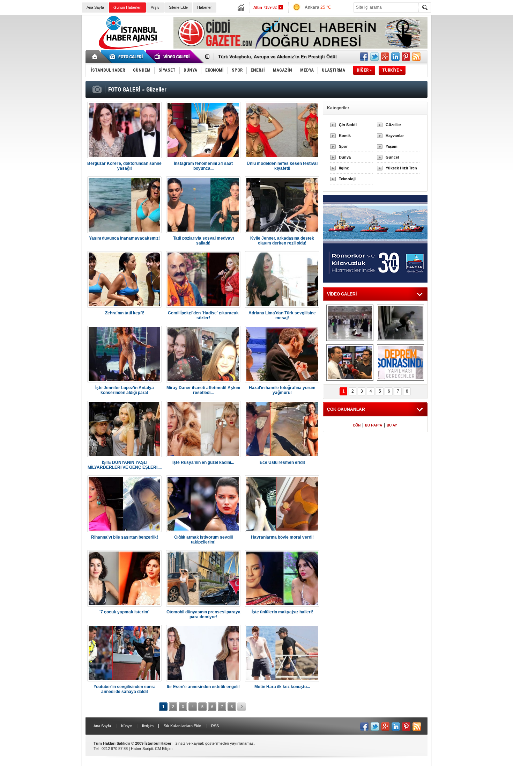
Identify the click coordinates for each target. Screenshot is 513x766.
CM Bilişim (163, 748)
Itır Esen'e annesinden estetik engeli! (203, 686)
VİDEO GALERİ (342, 294)
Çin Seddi (348, 125)
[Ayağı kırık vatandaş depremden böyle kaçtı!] (400, 323)
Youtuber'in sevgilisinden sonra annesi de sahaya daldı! (125, 689)
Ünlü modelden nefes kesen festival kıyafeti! (282, 166)
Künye (126, 726)
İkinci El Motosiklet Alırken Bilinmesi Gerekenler (270, 56)
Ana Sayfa (95, 7)
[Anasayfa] (95, 56)
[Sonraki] (241, 706)
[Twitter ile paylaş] (374, 56)
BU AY (392, 425)
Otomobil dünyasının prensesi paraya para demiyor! (203, 614)
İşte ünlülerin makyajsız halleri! (282, 612)
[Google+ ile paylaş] (385, 56)
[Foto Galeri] (127, 56)
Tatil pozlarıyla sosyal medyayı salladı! (203, 241)
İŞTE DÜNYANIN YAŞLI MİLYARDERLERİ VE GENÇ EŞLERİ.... (125, 465)
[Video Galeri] (172, 56)
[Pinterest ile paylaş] (406, 56)
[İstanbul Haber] (129, 48)
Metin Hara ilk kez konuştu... (282, 686)
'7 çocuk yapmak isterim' (124, 612)
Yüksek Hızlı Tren (401, 168)
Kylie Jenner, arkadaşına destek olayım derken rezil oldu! (282, 241)
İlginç (344, 168)
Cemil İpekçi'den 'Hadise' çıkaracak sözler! (203, 315)
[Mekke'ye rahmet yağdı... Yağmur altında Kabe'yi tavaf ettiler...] (349, 323)
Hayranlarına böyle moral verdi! (282, 537)
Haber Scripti (142, 748)
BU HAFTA (373, 425)
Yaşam (391, 146)
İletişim (148, 726)
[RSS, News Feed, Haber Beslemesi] (416, 56)
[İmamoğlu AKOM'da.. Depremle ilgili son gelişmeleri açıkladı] (349, 362)
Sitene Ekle (178, 7)
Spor (343, 146)
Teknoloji (347, 179)
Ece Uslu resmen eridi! (282, 462)
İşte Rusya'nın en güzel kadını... (203, 462)
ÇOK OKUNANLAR (346, 409)
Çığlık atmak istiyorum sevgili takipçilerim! (203, 540)
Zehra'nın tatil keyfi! (124, 313)
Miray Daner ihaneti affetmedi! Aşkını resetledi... (203, 390)
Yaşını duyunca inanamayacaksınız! (124, 238)
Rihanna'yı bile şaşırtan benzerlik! (124, 537)
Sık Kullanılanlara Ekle (182, 726)
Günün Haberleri (127, 7)
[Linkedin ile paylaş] (395, 56)
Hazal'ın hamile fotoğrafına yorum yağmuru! (282, 390)
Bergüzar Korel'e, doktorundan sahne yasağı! (124, 166)
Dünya (345, 157)
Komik (345, 135)
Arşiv (155, 7)
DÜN (356, 425)
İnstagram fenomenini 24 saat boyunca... (203, 166)
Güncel (392, 157)
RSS (215, 726)
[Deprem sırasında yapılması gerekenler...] (400, 362)
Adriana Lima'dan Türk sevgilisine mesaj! (282, 315)
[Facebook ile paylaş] (364, 56)
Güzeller (393, 125)
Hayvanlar (395, 135)
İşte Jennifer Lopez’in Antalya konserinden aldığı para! (124, 390)
